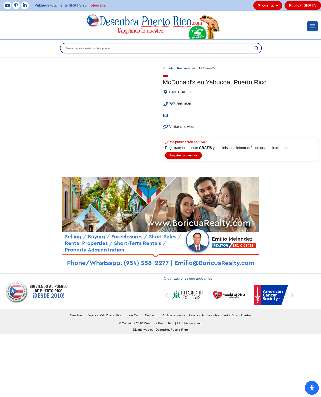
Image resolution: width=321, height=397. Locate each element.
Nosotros (76, 315)
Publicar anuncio (173, 315)
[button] (166, 295)
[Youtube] (7, 5)
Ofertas (246, 315)
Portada (168, 68)
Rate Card (133, 315)
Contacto (151, 315)
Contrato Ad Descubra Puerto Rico (213, 315)
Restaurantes (186, 68)
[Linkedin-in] (25, 5)
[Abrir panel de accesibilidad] (312, 388)
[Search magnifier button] (257, 48)
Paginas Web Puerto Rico (104, 315)
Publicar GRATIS (303, 5)
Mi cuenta (266, 5)
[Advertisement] (131, 364)
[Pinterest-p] (16, 5)
